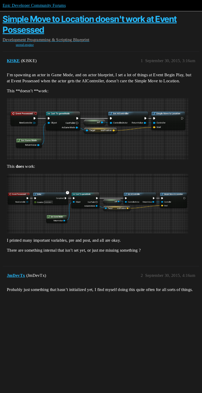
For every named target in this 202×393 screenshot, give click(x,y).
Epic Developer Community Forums (34, 5)
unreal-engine (25, 45)
